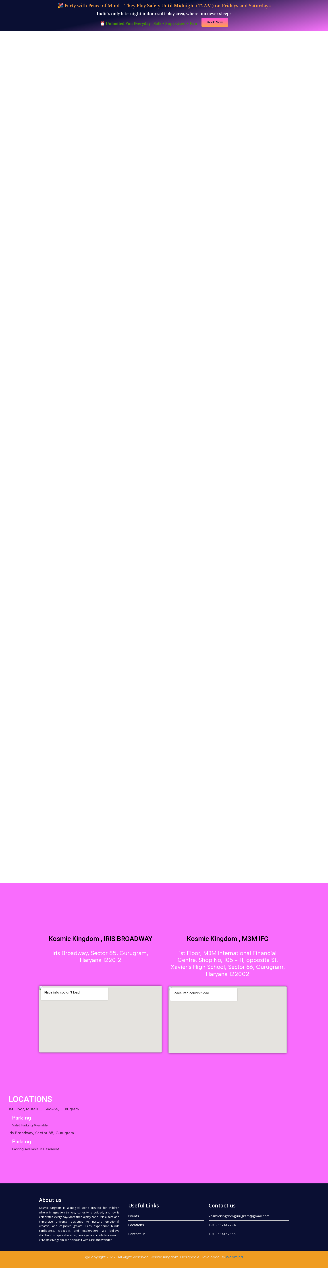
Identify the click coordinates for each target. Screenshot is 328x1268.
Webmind (234, 1257)
